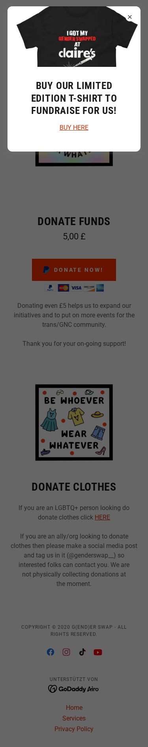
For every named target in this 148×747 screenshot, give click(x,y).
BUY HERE (74, 127)
